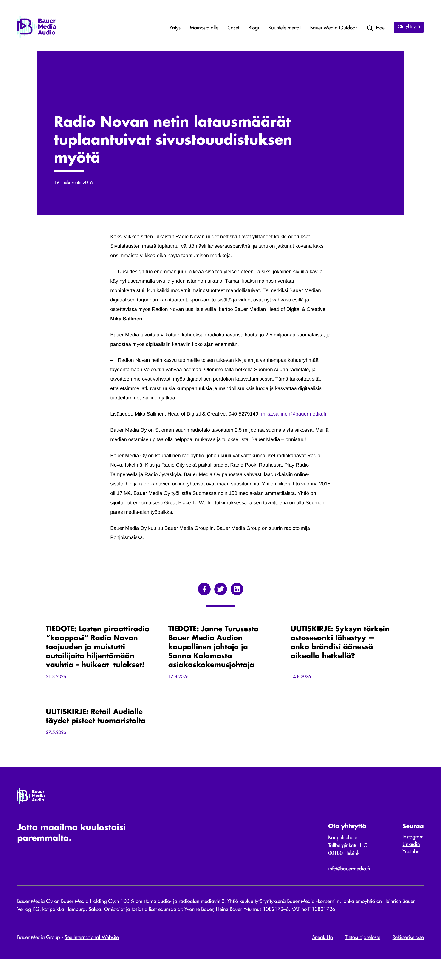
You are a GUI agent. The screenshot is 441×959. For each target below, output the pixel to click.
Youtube (411, 852)
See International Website (92, 937)
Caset (233, 28)
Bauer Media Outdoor (333, 28)
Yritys (175, 28)
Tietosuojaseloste (362, 937)
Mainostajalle (204, 28)
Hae (380, 28)
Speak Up (322, 937)
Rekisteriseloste (408, 937)
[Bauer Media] (36, 37)
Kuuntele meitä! (284, 28)
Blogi (254, 28)
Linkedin (411, 844)
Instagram (413, 837)
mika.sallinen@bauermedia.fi (293, 414)
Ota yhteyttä (409, 27)
